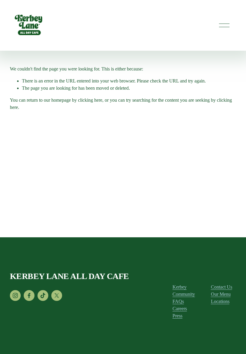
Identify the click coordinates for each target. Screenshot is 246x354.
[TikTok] (43, 295)
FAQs (178, 301)
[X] (56, 295)
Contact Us (221, 287)
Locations (220, 301)
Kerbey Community (183, 290)
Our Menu (221, 294)
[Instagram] (15, 295)
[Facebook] (29, 295)
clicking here (90, 100)
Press (177, 315)
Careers (179, 308)
